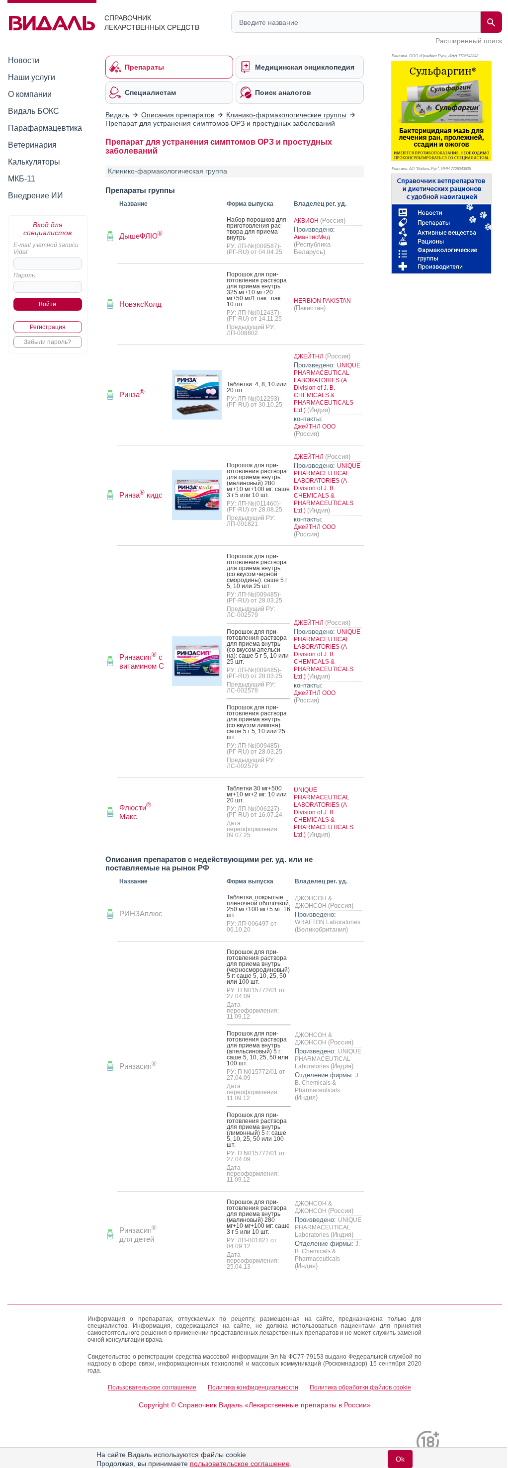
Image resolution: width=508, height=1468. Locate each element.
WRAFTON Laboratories (327, 922)
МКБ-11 (21, 178)
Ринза (132, 394)
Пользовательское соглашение (152, 1387)
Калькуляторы (34, 162)
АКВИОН (307, 220)
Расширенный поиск (468, 41)
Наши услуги (31, 77)
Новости (23, 60)
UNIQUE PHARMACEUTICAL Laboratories (328, 1059)
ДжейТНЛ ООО (315, 426)
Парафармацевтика (45, 128)
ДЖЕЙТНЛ (309, 356)
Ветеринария (32, 145)
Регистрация (48, 327)
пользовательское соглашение (240, 1464)
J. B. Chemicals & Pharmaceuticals (327, 1083)
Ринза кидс (141, 495)
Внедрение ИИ (35, 195)
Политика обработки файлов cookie (360, 1387)
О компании (30, 94)
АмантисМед (312, 237)
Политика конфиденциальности (253, 1387)
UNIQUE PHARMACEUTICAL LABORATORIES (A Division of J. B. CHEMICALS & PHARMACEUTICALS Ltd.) (327, 388)
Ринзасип (138, 1066)
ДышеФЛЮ (141, 236)
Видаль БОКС (33, 111)
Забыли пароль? (47, 342)
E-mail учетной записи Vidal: (46, 249)
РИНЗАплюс (141, 913)
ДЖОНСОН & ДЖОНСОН (313, 902)
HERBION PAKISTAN (322, 300)
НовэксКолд (140, 304)
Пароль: (24, 275)
